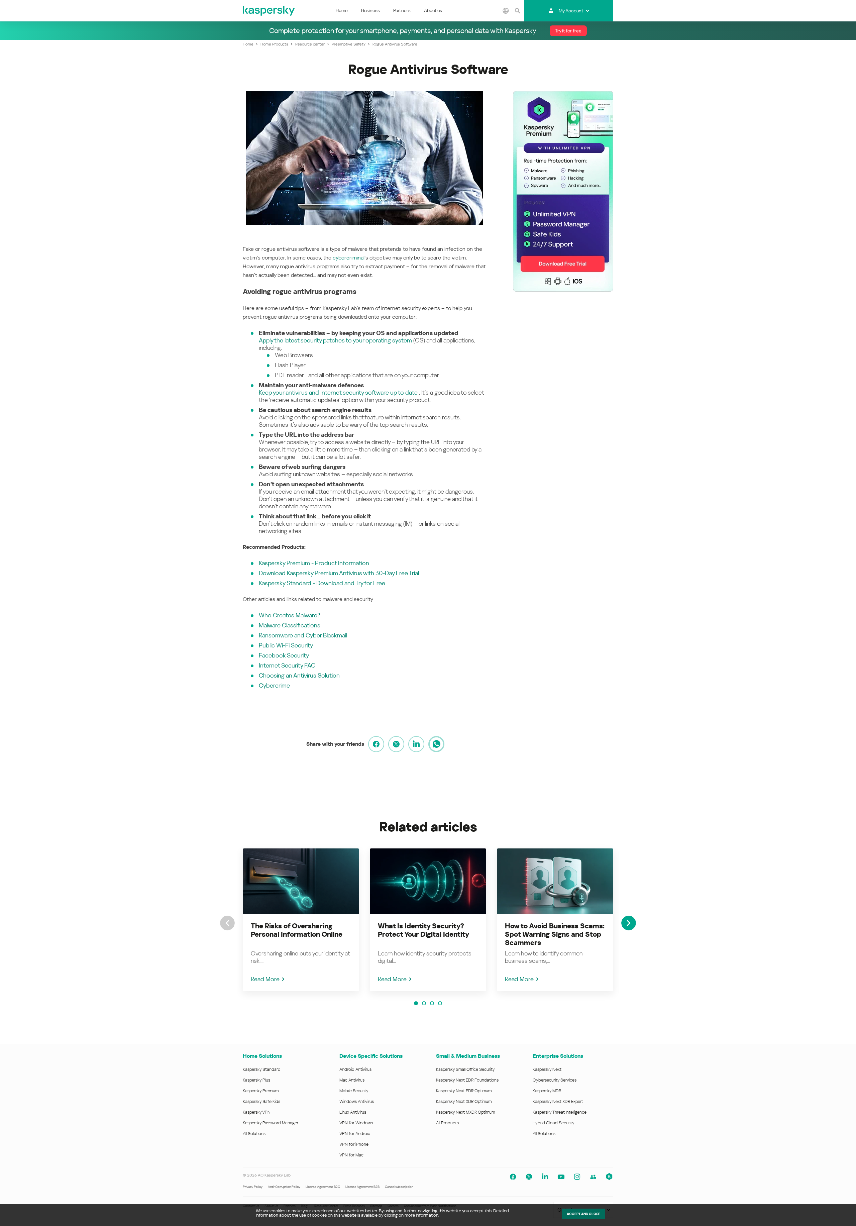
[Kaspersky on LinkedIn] (545, 1177)
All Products (447, 1122)
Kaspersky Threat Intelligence (559, 1112)
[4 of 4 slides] (440, 1003)
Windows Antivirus (356, 1101)
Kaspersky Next (547, 1069)
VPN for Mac (351, 1154)
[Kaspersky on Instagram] (577, 1177)
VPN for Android (354, 1133)
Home (342, 10)
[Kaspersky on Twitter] (529, 1177)
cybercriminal (348, 257)
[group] (300, 919)
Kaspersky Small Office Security (465, 1069)
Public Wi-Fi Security (286, 645)
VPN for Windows (356, 1122)
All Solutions (254, 1133)
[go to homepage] (269, 10)
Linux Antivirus (352, 1112)
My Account (571, 10)
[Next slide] (628, 923)
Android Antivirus (355, 1069)
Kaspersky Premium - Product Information (314, 563)
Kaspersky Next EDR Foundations (467, 1080)
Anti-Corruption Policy (284, 1187)
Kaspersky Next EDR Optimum (464, 1090)
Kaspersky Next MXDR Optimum (465, 1112)
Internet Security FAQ (287, 665)
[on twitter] (396, 744)
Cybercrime (274, 685)
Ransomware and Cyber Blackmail (303, 635)
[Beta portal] (609, 1177)
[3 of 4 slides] (432, 1003)
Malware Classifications (289, 625)
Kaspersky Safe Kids (261, 1101)
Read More (265, 979)
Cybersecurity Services (554, 1080)
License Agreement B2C (323, 1187)
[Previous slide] (227, 923)
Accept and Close (583, 1214)
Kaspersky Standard (262, 1069)
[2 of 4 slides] (424, 1003)
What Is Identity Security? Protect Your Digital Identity (423, 930)
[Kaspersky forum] (593, 1177)
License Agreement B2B (362, 1187)
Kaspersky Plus (256, 1080)
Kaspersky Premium (261, 1090)
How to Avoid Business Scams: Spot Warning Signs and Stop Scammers (555, 934)
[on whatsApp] (436, 744)
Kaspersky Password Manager (270, 1122)
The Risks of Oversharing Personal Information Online (296, 930)
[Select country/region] (506, 11)
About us (433, 10)
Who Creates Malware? (289, 615)
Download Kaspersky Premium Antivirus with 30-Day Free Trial (339, 573)
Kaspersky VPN (257, 1112)
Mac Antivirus (351, 1080)
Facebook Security (284, 655)
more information (421, 1215)
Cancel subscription (399, 1187)
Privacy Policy (252, 1187)
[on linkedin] (416, 744)
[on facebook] (376, 744)
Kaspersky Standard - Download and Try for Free (322, 583)
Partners (402, 10)
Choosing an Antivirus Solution (299, 675)
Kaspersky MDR (547, 1090)
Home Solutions (262, 1056)
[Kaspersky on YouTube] (561, 1177)
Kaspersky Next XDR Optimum (464, 1101)
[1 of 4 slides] (416, 1003)
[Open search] (518, 11)
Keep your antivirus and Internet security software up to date (338, 392)
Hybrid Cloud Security (553, 1122)
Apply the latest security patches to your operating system (335, 340)
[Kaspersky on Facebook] (513, 1177)
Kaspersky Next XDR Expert (558, 1101)
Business (370, 10)
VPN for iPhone (353, 1144)
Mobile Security (353, 1090)
